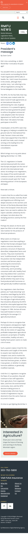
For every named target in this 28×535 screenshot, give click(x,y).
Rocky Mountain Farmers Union (10, 518)
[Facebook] (7, 43)
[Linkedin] (13, 43)
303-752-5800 (9, 470)
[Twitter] (10, 43)
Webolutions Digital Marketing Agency (13, 528)
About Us (18, 483)
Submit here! (5, 7)
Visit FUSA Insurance (12, 477)
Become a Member (10, 453)
